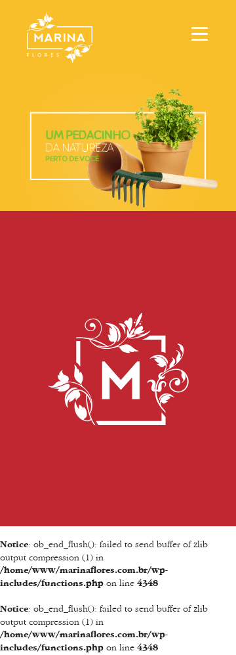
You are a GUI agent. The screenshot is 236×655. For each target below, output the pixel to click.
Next (216, 137)
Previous (20, 137)
